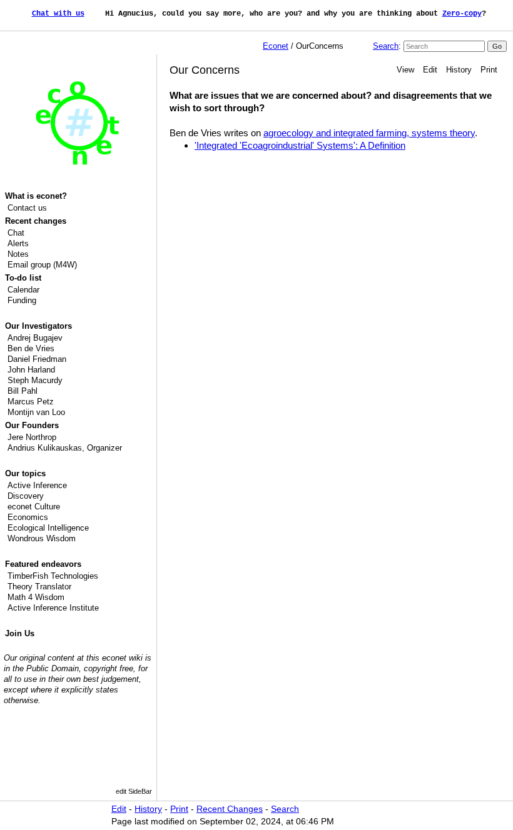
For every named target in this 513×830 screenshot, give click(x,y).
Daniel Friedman (37, 359)
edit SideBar (134, 791)
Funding (22, 300)
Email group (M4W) (42, 264)
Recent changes (35, 221)
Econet (275, 46)
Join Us (19, 633)
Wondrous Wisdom (42, 538)
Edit (430, 69)
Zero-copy (462, 13)
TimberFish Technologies (53, 576)
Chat (16, 233)
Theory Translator (39, 586)
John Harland (31, 369)
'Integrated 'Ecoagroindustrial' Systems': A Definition (300, 145)
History (459, 69)
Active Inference (37, 485)
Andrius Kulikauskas (45, 447)
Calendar (23, 289)
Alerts (18, 243)
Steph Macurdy (35, 380)
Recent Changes (229, 809)
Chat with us (58, 13)
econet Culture (34, 506)
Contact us (27, 207)
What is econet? (36, 196)
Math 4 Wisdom (36, 597)
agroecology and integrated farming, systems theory (369, 133)
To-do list (23, 277)
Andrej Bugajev (35, 337)
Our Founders (32, 425)
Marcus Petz (31, 401)
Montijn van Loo (36, 412)
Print (488, 69)
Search (386, 46)
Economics (28, 517)
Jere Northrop (32, 437)
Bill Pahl (23, 391)
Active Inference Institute (53, 607)
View (405, 69)
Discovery (26, 496)
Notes (18, 254)
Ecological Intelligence (48, 527)
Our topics (25, 473)
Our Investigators (38, 326)
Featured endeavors (43, 564)
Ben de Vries (31, 348)
